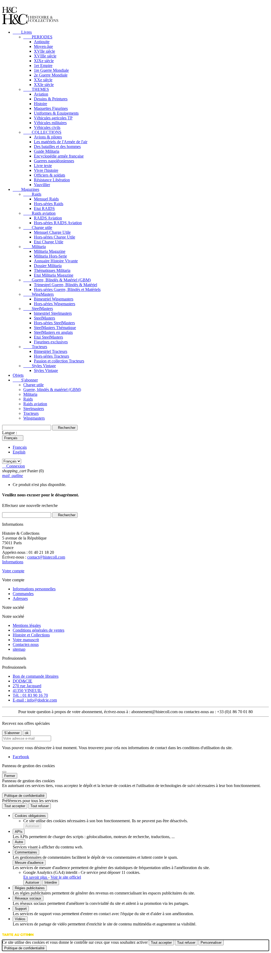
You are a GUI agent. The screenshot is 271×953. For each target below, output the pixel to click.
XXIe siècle (44, 84)
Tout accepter (14, 806)
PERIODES (37, 37)
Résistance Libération (52, 180)
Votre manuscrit (26, 639)
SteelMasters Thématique (55, 327)
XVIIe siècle (44, 51)
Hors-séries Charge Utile (54, 237)
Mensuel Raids (46, 199)
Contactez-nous (26, 644)
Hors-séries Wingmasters (54, 304)
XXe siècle (43, 80)
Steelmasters (33, 408)
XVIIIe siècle (45, 56)
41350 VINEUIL (27, 690)
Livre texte (43, 165)
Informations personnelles (34, 589)
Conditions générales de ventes (38, 630)
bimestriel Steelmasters (53, 313)
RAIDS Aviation (48, 218)
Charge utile (37, 227)
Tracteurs (35, 346)
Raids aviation (39, 213)
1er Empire (43, 65)
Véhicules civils (47, 127)
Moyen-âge (43, 46)
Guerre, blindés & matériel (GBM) (52, 389)
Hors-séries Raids (48, 203)
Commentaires (26, 852)
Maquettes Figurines (51, 108)
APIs (18, 832)
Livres (22, 32)
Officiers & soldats (49, 175)
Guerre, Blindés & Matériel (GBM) (57, 280)
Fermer (9, 776)
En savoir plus (35, 877)
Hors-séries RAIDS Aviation (58, 223)
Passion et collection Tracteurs (59, 361)
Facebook (21, 756)
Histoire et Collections (31, 635)
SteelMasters (38, 308)
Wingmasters (34, 418)
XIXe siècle (44, 61)
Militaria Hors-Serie (50, 256)
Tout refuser (39, 806)
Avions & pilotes (48, 137)
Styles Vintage (39, 365)
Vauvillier (42, 184)
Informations (12, 562)
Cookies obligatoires (30, 816)
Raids (32, 194)
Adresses (20, 598)
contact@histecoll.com (46, 557)
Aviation (41, 94)
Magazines (26, 189)
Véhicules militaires (50, 122)
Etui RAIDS (44, 208)
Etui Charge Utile (48, 242)
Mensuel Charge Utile (52, 232)
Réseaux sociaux (28, 898)
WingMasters (38, 294)
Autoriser (32, 826)
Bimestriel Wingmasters (53, 299)
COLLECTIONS (42, 132)
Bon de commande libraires (35, 676)
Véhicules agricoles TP (53, 118)
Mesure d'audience (29, 863)
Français (20, 447)
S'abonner (25, 380)
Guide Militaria (46, 151)
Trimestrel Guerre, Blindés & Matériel (65, 284)
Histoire (40, 103)
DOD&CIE (22, 681)
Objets (18, 375)
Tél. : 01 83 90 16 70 (30, 695)
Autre (19, 842)
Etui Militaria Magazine (53, 275)
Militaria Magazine (49, 251)
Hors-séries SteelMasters (54, 323)
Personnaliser (211, 943)
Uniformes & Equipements (56, 113)
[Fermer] (4, 772)
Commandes (23, 593)
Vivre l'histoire (46, 170)
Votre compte (13, 571)
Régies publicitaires (30, 888)
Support (21, 909)
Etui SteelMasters (48, 337)
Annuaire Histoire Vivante (56, 261)
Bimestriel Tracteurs (50, 351)
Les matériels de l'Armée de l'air (60, 142)
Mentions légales (27, 625)
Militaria (34, 246)
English (19, 452)
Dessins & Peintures (50, 99)
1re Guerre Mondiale (51, 70)
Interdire (50, 882)
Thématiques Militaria (52, 270)
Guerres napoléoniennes (54, 161)
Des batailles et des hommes (57, 146)
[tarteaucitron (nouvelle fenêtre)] (18, 937)
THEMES (36, 89)
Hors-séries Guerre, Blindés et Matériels (67, 289)
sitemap (19, 649)
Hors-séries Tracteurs (51, 356)
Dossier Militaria (48, 265)
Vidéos (20, 919)
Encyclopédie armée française (59, 156)
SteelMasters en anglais (53, 332)
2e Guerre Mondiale (50, 75)
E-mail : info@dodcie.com (35, 700)
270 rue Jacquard (27, 686)
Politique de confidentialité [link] (24, 796)
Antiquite (41, 41)
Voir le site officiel (66, 877)
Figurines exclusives (51, 342)
